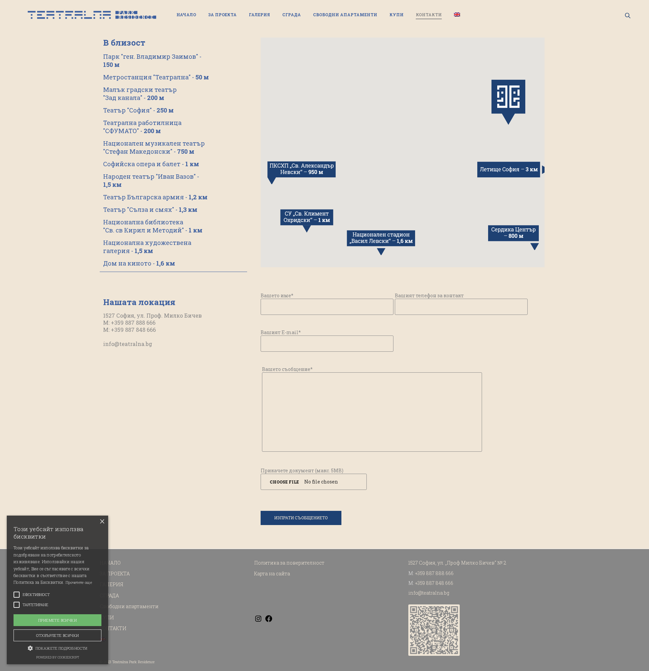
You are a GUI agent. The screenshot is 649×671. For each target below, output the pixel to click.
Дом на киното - (139, 263)
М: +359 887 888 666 (129, 322)
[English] (457, 14)
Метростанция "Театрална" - (156, 77)
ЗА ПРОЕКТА (222, 14)
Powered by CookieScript (57, 657)
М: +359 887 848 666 (129, 329)
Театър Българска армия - (155, 197)
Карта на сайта (272, 573)
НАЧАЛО (186, 14)
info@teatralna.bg (127, 343)
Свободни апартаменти (345, 14)
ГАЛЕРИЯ (259, 14)
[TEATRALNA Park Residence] (92, 14)
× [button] (102, 521)
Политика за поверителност (289, 563)
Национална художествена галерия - (147, 247)
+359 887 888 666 (434, 573)
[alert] (57, 590)
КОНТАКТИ (429, 14)
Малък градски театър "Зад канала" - (140, 93)
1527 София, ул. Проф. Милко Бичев (152, 315)
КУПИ (396, 14)
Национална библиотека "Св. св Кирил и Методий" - (152, 226)
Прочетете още (79, 582)
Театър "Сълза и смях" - (150, 209)
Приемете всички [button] (57, 620)
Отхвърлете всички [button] (57, 635)
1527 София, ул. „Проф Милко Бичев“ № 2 (457, 563)
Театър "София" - (138, 110)
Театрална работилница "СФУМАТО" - (142, 127)
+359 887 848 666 (434, 583)
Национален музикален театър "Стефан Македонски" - (154, 147)
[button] (57, 648)
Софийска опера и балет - (151, 164)
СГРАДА (291, 14)
